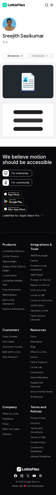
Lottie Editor (9, 275)
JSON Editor (37, 305)
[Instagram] (22, 476)
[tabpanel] (28, 100)
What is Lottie (38, 351)
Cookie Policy (38, 442)
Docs (33, 336)
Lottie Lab (36, 367)
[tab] (15, 56)
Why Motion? (10, 357)
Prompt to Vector (40, 279)
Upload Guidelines (40, 456)
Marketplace (9, 294)
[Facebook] (15, 476)
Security (35, 423)
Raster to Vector (40, 285)
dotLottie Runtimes (41, 391)
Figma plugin (9, 261)
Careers (7, 434)
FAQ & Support (39, 362)
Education (36, 341)
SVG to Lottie (38, 290)
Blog (32, 346)
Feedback (8, 418)
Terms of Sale (38, 437)
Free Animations (11, 289)
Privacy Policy (38, 418)
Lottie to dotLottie (41, 300)
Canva (34, 260)
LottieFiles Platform (13, 251)
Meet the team (10, 429)
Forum (34, 357)
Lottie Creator (10, 256)
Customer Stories (12, 346)
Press (5, 423)
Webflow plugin (39, 255)
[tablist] (28, 56)
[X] (28, 476)
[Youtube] (34, 476)
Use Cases (8, 341)
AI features (36, 396)
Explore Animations (13, 308)
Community (37, 372)
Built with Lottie (11, 351)
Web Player (36, 274)
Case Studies (9, 336)
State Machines (39, 377)
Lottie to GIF (37, 295)
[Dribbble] (40, 476)
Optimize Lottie (39, 310)
